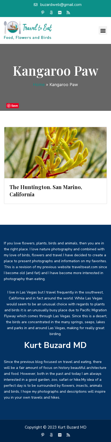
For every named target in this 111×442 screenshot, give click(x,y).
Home (39, 84)
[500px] (51, 12)
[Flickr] (60, 12)
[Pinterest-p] (43, 12)
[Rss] (68, 12)
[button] (103, 30)
